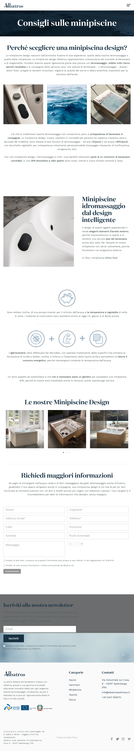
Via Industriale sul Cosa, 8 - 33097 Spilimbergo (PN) (115, 683)
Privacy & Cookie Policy (67, 737)
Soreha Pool (101, 429)
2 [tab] (67, 453)
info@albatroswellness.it (116, 692)
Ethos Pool (111, 257)
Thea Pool (57, 429)
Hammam (74, 684)
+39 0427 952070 (111, 697)
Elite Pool (15, 429)
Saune (72, 679)
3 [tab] (70, 453)
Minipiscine (75, 689)
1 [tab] (64, 453)
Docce (72, 699)
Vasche (73, 694)
